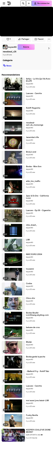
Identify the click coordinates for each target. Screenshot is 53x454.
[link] (10, 47)
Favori (41, 39)
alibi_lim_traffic (33, 181)
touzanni (30, 269)
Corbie (29, 283)
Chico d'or (30, 298)
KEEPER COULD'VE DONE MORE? (38, 431)
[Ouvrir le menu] (4, 3)
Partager (25, 39)
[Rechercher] (23, 3)
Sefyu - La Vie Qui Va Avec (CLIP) (38, 80)
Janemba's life (32, 137)
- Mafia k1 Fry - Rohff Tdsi (37, 371)
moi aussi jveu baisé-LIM (37, 400)
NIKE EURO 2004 (34, 254)
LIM (28, 240)
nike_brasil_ (31, 225)
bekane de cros (33, 327)
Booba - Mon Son (33, 166)
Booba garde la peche (35, 357)
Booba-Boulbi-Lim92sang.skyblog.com (37, 314)
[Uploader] (29, 3)
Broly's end (31, 152)
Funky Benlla (32, 415)
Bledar (29, 342)
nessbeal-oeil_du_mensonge (34, 124)
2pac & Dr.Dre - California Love (37, 197)
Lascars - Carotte (34, 93)
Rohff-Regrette (33, 108)
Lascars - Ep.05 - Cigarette (38, 210)
